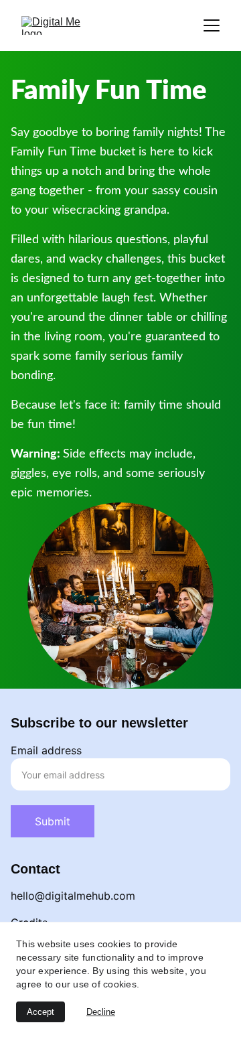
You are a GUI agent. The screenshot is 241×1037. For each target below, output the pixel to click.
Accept (40, 1012)
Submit (52, 821)
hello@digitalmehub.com (73, 895)
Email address (46, 750)
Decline (100, 1012)
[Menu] (212, 25)
